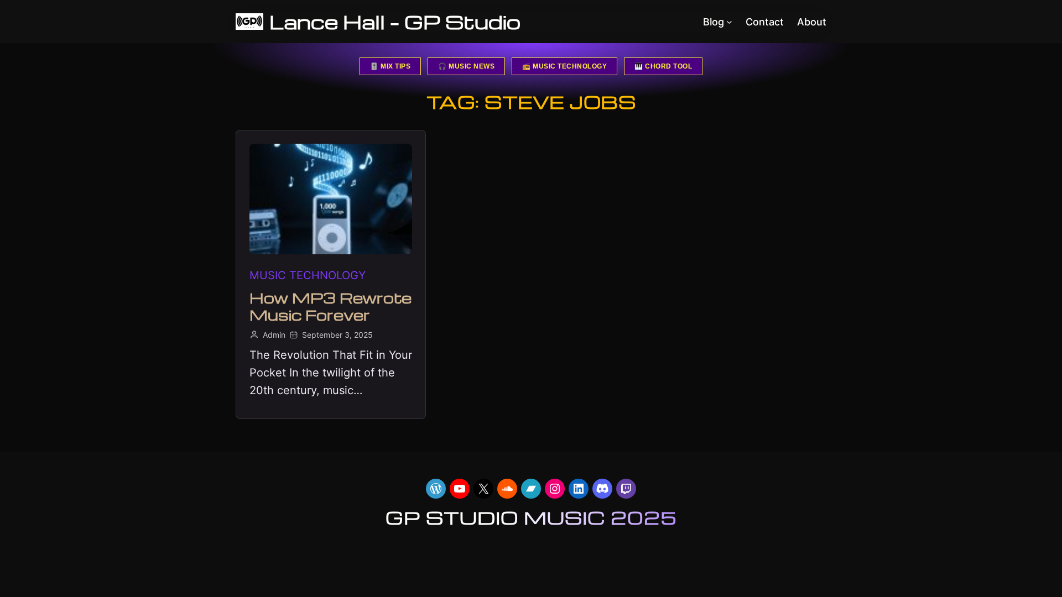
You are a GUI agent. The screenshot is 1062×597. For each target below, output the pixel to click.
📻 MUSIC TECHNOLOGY (564, 66)
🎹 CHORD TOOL (663, 66)
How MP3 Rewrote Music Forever (330, 306)
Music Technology (307, 275)
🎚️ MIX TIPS (390, 66)
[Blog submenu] (729, 22)
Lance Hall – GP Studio (394, 21)
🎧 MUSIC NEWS (466, 66)
